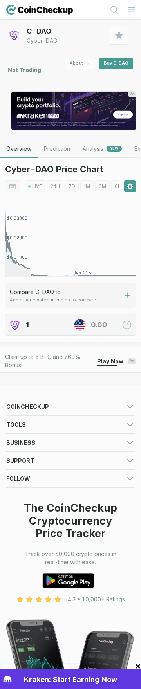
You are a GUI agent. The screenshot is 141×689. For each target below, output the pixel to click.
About (76, 63)
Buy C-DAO (116, 63)
